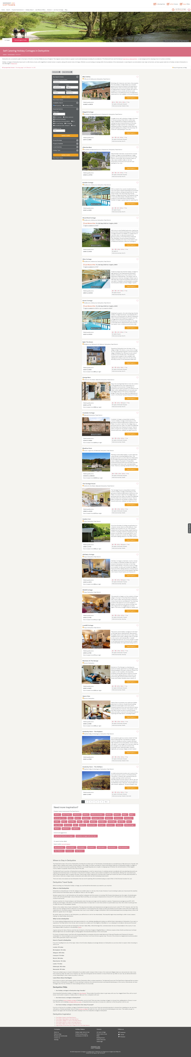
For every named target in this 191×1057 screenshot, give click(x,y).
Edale (79, 821)
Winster (57, 828)
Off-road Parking (59, 123)
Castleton (108, 818)
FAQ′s (98, 1036)
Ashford (85, 814)
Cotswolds (69, 851)
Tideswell (118, 825)
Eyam (85, 821)
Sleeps (54, 90)
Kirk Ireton (67, 825)
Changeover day (57, 128)
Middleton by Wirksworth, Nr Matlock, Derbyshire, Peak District (101, 344)
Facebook (122, 1032)
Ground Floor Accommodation (62, 121)
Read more (14, 63)
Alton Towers (66, 814)
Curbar (56, 821)
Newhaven (110, 825)
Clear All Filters (66, 72)
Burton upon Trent (60, 818)
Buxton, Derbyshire (89, 663)
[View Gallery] (96, 91)
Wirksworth (65, 828)
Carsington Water (97, 818)
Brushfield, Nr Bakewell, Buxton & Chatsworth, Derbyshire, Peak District (103, 114)
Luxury (74, 125)
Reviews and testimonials (60, 1036)
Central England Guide (20, 40)
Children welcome (68, 117)
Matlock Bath (91, 825)
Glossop (93, 821)
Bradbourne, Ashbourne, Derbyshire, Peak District (97, 185)
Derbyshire (56, 72)
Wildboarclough (129, 825)
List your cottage (101, 1032)
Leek (75, 825)
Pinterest (122, 1037)
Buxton (77, 818)
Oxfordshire (81, 847)
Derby (63, 821)
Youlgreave (75, 828)
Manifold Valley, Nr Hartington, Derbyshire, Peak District (99, 734)
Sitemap (56, 1039)
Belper (131, 814)
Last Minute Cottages (180, 9)
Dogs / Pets (56, 111)
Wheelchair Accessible (60, 119)
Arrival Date (56, 85)
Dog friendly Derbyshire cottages (64, 836)
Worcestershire (123, 847)
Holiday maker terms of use (82, 1032)
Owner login (100, 1041)
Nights (67, 85)
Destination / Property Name (60, 79)
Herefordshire (70, 847)
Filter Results (189, 527)
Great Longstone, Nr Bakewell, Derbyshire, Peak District (99, 450)
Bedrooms (68, 90)
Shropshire (91, 847)
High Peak (120, 821)
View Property (131, 98)
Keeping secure (101, 1038)
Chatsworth (118, 818)
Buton (70, 818)
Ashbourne (77, 814)
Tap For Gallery (96, 98)
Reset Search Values (58, 99)
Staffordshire (101, 847)
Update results (66, 97)
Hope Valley (58, 825)
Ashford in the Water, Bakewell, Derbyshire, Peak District (99, 380)
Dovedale (71, 821)
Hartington (102, 821)
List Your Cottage (58, 10)
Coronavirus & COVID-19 (81, 1036)
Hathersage (111, 821)
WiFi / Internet (58, 117)
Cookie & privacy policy (81, 1034)
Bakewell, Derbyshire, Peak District (93, 415)
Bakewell (108, 814)
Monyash (101, 825)
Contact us (57, 1038)
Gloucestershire (59, 847)
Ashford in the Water (97, 814)
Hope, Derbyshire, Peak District (92, 521)
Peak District (79, 851)
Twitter (122, 1034)
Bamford (116, 814)
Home (3, 10)
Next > (106, 801)
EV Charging (69, 123)
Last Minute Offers (40, 10)
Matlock (82, 825)
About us (56, 1032)
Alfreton (57, 814)
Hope (128, 821)
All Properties (58, 105)
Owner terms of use (102, 1034)
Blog (66, 10)
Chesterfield (128, 818)
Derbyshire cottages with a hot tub (86, 836)
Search (8, 10)
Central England (65, 844)
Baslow (124, 814)
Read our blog (57, 1034)
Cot (74, 121)
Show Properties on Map (180, 67)
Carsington (86, 818)
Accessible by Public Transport (62, 125)
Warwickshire (111, 847)
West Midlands (59, 851)
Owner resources (101, 1039)
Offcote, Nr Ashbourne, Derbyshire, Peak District (97, 79)
